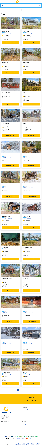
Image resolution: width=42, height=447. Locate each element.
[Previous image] (3, 23)
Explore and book (10, 42)
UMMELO (25, 92)
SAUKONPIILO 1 (6, 216)
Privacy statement (28, 444)
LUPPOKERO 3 (5, 247)
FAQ (22, 423)
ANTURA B (25, 309)
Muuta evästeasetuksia (18, 444)
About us (23, 426)
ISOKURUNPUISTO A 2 (28, 247)
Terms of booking (23, 444)
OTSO (24, 123)
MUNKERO (4, 185)
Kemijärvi (4, 187)
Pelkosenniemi (4, 33)
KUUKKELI (25, 372)
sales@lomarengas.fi (25, 409)
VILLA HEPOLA (6, 92)
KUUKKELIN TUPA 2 (7, 278)
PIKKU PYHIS (26, 155)
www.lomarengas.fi (25, 410)
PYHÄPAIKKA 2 (26, 62)
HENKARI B (5, 62)
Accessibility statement (38, 444)
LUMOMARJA (5, 123)
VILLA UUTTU (5, 31)
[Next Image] (18, 23)
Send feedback (24, 424)
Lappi (9, 33)
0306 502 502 (3, 423)
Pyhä (11, 33)
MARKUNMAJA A (27, 278)
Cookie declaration (33, 444)
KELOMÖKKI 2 (26, 185)
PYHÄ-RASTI (5, 309)
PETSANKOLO (26, 216)
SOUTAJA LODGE (6, 155)
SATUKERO (25, 341)
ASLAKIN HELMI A (6, 341)
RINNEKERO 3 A (6, 372)
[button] (26, 390)
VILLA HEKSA (26, 31)
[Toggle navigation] (1, 2)
